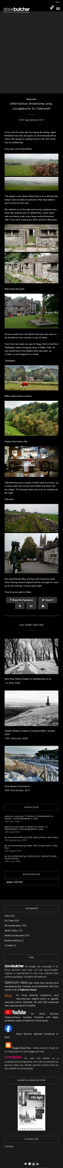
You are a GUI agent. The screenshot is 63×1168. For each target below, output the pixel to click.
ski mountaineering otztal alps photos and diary (31, 837)
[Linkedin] (37, 1163)
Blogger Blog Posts (21, 1048)
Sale (7, 916)
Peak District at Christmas (17, 786)
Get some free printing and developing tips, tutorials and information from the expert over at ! (31, 986)
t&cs (57, 2)
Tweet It (49, 600)
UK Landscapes (12, 926)
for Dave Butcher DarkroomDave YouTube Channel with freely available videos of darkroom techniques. (31, 1017)
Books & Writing (12, 941)
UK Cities (9, 921)
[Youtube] (33, 1163)
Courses (9, 946)
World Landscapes (14, 936)
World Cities (11, 931)
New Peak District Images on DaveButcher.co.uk (28, 679)
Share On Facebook (22, 600)
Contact (9, 1147)
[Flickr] (29, 1163)
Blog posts (31, 99)
